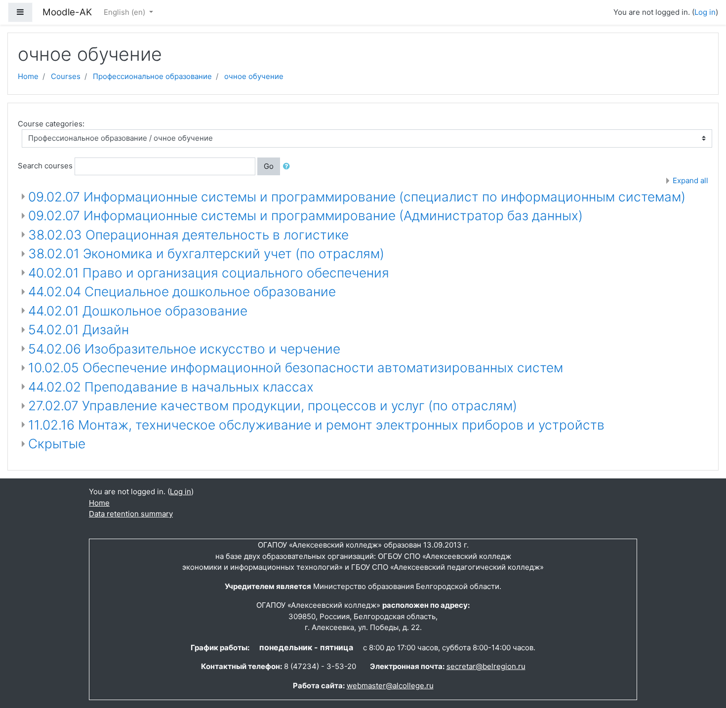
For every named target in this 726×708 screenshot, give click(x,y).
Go (269, 166)
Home (28, 76)
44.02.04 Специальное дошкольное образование (182, 291)
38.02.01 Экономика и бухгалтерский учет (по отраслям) (206, 253)
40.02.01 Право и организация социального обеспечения (208, 272)
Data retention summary (131, 513)
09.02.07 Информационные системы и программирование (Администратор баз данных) (305, 215)
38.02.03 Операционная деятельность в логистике (188, 234)
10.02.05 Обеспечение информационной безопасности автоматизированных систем (295, 367)
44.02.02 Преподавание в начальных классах (171, 386)
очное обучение (253, 76)
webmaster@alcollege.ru (390, 685)
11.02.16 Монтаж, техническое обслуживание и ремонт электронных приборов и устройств (316, 425)
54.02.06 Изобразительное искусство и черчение (184, 348)
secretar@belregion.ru (485, 666)
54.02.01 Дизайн (78, 329)
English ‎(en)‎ (125, 12)
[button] (288, 166)
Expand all (690, 180)
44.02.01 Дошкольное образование (137, 310)
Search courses (45, 165)
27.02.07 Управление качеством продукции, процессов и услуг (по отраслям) (272, 405)
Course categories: (51, 123)
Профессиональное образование (152, 76)
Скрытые (56, 443)
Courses (66, 76)
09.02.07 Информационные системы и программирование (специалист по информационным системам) (357, 196)
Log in (705, 12)
